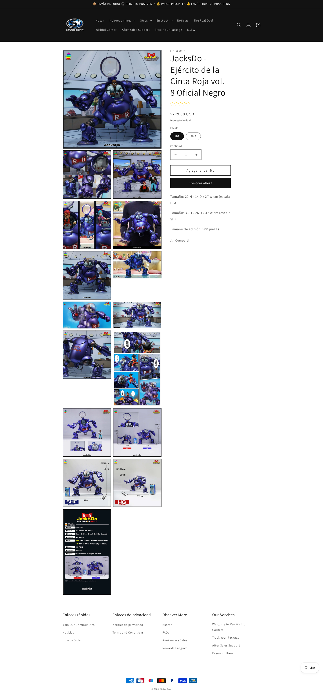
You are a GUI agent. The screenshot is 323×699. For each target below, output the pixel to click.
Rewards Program (175, 648)
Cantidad (176, 146)
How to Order (72, 640)
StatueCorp (166, 689)
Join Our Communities (79, 625)
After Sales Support (226, 645)
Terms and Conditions (128, 632)
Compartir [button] (182, 241)
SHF (193, 136)
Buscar (167, 625)
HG (177, 136)
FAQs (165, 632)
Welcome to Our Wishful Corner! (229, 627)
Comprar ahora (200, 183)
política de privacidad (128, 625)
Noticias (68, 632)
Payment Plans (222, 653)
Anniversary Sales (174, 640)
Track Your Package (225, 637)
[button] (122, 20)
